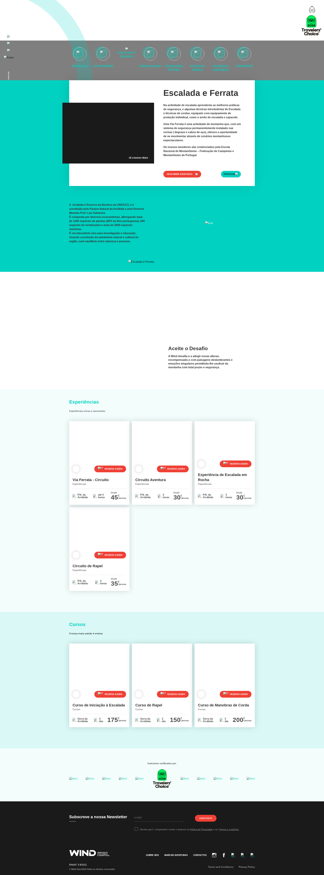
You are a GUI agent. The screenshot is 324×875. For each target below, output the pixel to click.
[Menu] (8, 9)
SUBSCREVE (205, 818)
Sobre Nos (152, 855)
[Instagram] (214, 855)
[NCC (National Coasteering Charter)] (218, 778)
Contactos (200, 855)
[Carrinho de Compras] (312, 9)
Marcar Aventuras (176, 855)
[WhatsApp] (233, 855)
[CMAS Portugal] (106, 778)
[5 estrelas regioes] (139, 778)
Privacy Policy (247, 867)
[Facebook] (224, 855)
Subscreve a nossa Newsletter (98, 817)
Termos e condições (229, 829)
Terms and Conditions (221, 867)
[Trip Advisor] (243, 855)
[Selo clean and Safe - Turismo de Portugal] (201, 778)
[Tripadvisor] (162, 778)
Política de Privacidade (201, 829)
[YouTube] (251, 855)
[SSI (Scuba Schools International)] (123, 778)
